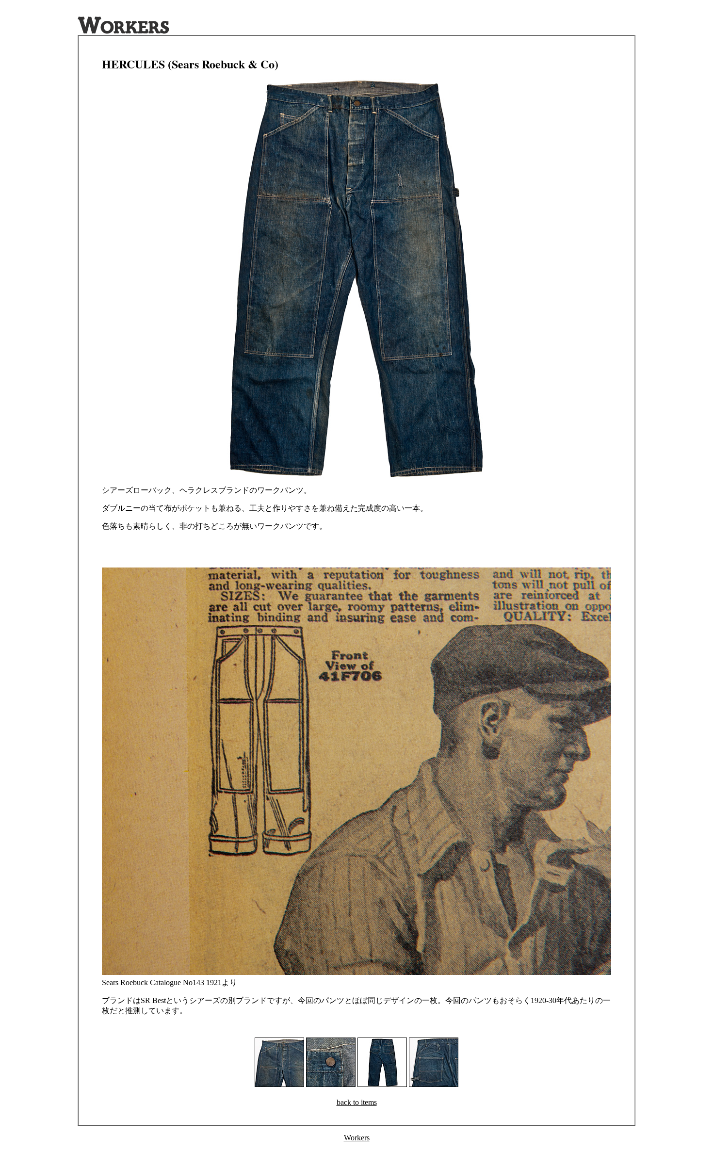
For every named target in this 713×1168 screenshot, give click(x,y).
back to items (357, 1102)
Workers (357, 1138)
